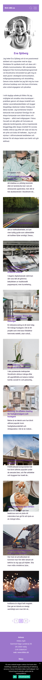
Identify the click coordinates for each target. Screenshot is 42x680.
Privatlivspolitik (24, 677)
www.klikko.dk (23, 652)
